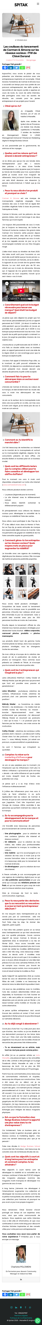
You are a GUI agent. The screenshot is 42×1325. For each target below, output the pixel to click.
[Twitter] (16, 67)
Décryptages (31, 60)
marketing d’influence (16, 757)
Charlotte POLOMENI (15, 60)
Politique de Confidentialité (21, 1318)
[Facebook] (5, 67)
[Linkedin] (10, 67)
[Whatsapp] (22, 67)
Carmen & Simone (10, 198)
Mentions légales (21, 1315)
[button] (38, 1321)
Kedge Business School (30, 1146)
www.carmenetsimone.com (14, 485)
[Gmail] (28, 67)
